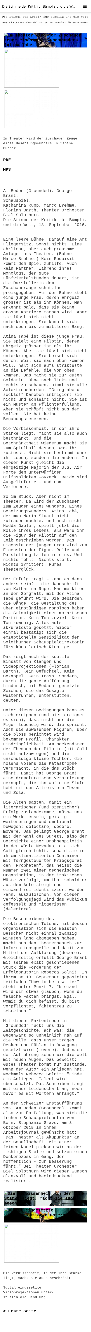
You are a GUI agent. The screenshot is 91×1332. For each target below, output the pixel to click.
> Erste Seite (19, 1311)
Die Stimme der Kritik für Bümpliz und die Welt (39, 6)
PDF (7, 160)
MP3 (7, 169)
